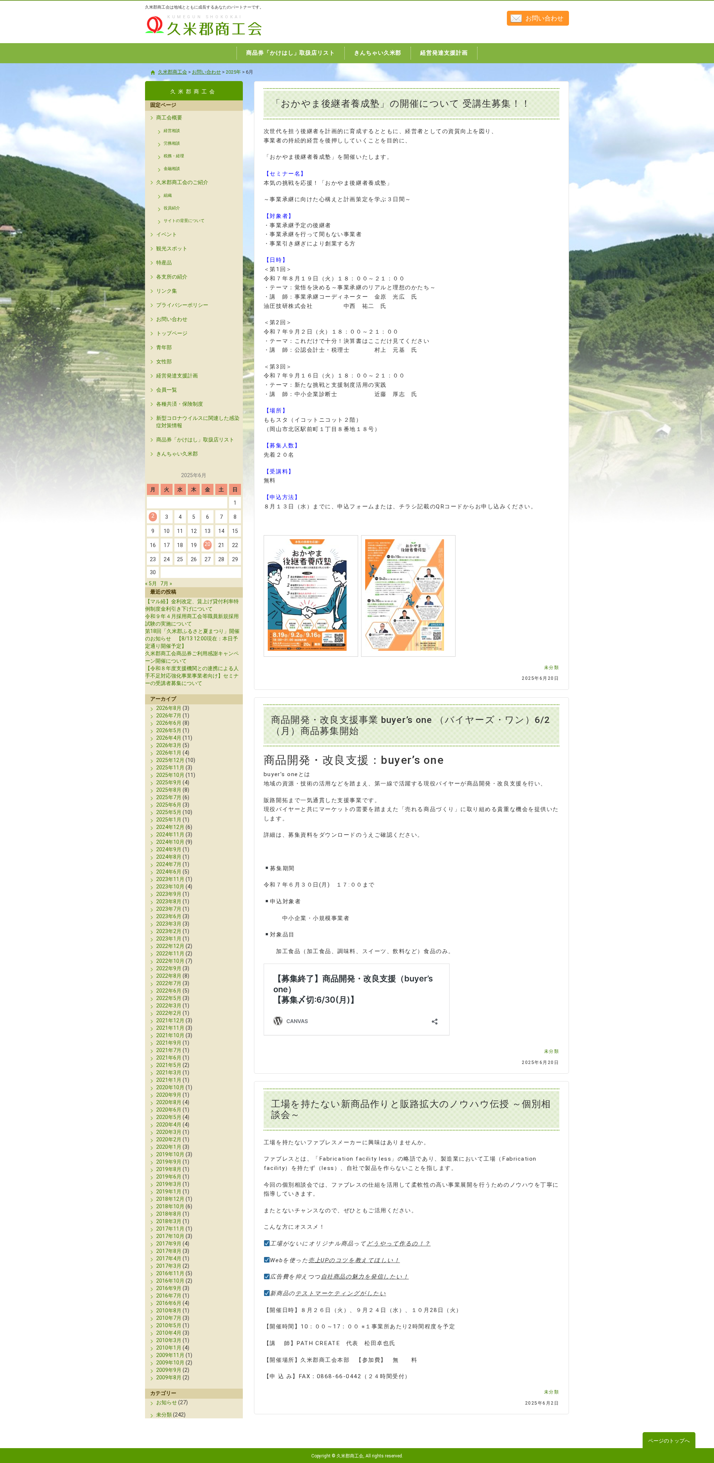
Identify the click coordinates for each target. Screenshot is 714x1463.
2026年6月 (168, 723)
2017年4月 (168, 1258)
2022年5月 (168, 998)
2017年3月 (168, 1266)
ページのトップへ (669, 1441)
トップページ (171, 333)
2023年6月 (168, 916)
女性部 (164, 361)
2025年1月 (168, 820)
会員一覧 (166, 390)
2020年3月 (168, 1132)
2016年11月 (170, 1273)
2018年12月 (170, 1199)
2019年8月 (168, 1169)
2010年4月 (168, 1333)
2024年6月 (168, 872)
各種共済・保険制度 (179, 404)
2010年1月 (168, 1348)
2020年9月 (168, 1095)
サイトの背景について (184, 220)
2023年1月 (168, 939)
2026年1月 (168, 753)
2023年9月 (168, 894)
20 (207, 544)
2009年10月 (170, 1363)
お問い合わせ (544, 18)
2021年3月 (168, 1072)
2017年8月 (168, 1251)
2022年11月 (170, 953)
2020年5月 (168, 1117)
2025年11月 (170, 768)
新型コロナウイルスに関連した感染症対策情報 (197, 421)
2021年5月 (168, 1065)
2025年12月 (170, 760)
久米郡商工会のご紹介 (182, 182)
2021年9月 (168, 1043)
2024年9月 (168, 849)
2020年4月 (168, 1125)
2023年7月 (168, 909)
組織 (168, 195)
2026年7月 (168, 715)
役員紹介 (172, 208)
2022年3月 (168, 1006)
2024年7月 (168, 864)
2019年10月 (170, 1154)
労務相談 (172, 143)
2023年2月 (168, 931)
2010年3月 (168, 1340)
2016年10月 (170, 1281)
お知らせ (166, 1402)
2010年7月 (168, 1318)
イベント (166, 234)
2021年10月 (170, 1035)
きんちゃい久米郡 (177, 454)
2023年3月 (168, 924)
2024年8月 (168, 857)
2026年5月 (168, 730)
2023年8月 (168, 901)
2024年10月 (170, 842)
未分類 (551, 667)
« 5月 (151, 583)
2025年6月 (168, 805)
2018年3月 (168, 1221)
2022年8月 (168, 976)
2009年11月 (170, 1355)
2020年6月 (168, 1110)
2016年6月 (168, 1303)
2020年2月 (168, 1139)
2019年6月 (168, 1177)
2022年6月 (168, 991)
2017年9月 (168, 1244)
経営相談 (172, 130)
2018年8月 (168, 1214)
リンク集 (166, 291)
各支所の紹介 (171, 277)
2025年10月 (170, 775)
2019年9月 (168, 1162)
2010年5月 (168, 1325)
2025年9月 (168, 782)
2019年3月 (168, 1184)
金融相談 (172, 168)
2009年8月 (168, 1377)
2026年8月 (168, 708)
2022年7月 (168, 983)
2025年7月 (168, 797)
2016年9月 (168, 1288)
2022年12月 (170, 946)
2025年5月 (168, 812)
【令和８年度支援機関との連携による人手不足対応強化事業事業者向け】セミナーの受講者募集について (192, 675)
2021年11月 (170, 1028)
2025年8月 (168, 790)
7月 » (166, 583)
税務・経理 (174, 156)
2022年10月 (170, 961)
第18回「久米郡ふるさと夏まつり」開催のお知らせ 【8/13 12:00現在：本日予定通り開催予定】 (192, 638)
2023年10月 (170, 887)
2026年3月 (168, 745)
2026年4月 (168, 738)
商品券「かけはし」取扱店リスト (195, 440)
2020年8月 (168, 1102)
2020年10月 (170, 1087)
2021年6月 (168, 1058)
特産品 (164, 263)
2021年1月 (168, 1080)
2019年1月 (168, 1191)
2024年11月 (170, 834)
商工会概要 (169, 117)
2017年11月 (170, 1229)
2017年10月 (170, 1236)
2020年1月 (168, 1147)
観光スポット (171, 248)
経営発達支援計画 (177, 376)
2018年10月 (170, 1206)
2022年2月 (168, 1013)
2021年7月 (168, 1050)
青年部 (164, 347)
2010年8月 (168, 1311)
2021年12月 (170, 1020)
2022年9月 (168, 968)
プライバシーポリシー (182, 305)
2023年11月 (170, 879)
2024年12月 (170, 827)
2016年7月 (168, 1296)
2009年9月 (168, 1370)
